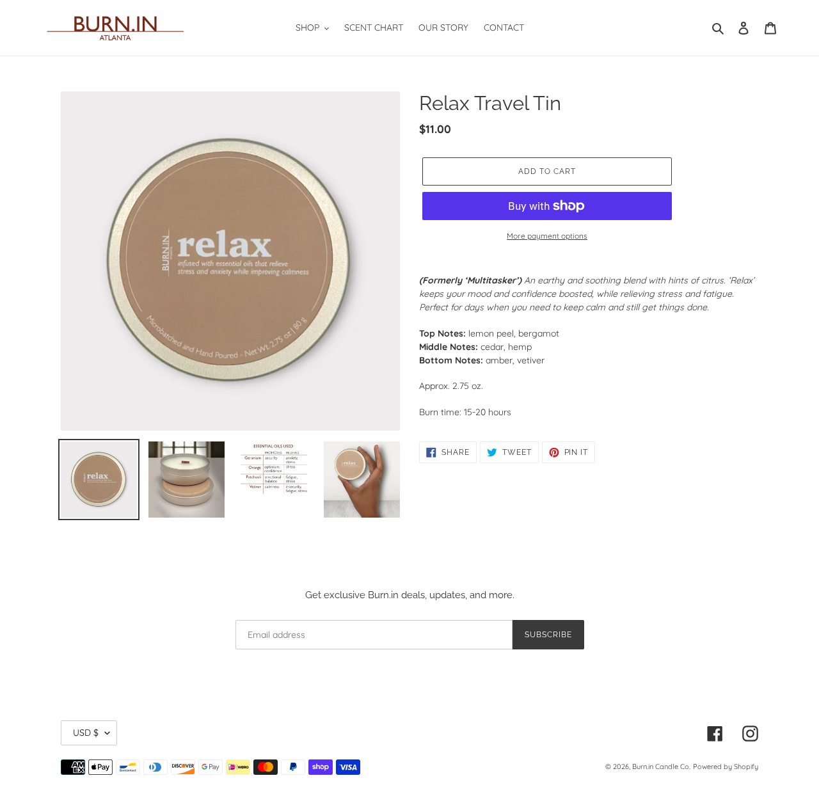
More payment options (547, 236)
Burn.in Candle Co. (661, 766)
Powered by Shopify (725, 766)
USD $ (86, 732)
